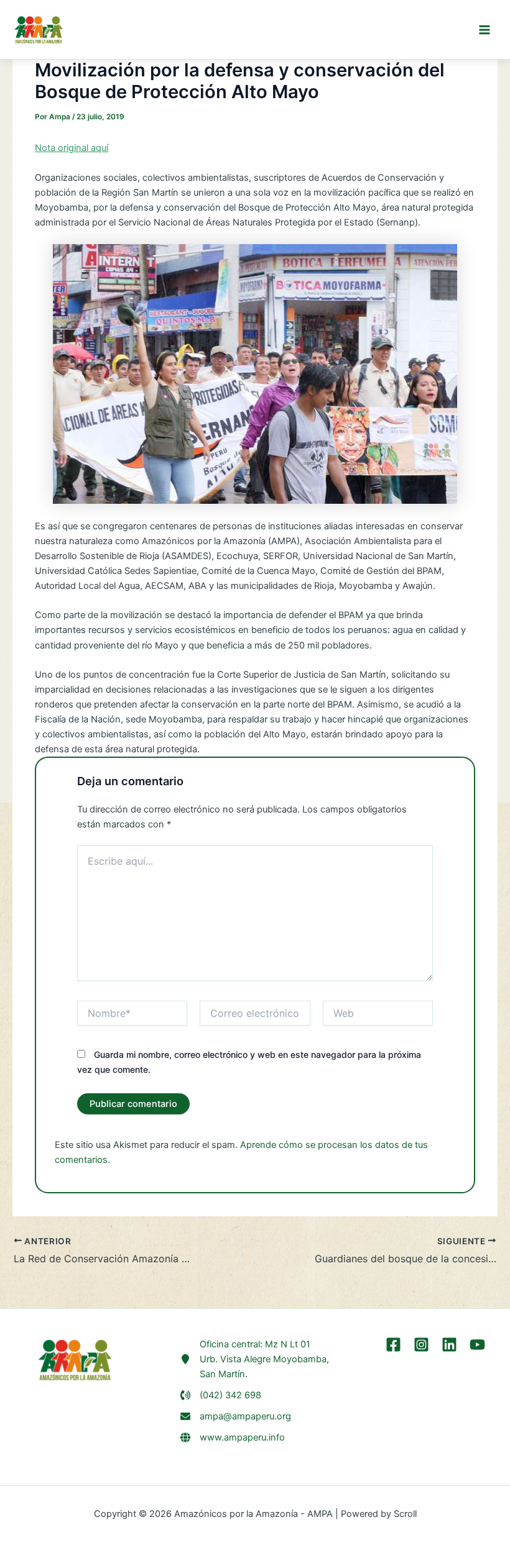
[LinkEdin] (449, 1344)
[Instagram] (421, 1344)
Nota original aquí (71, 147)
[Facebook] (393, 1344)
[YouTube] (477, 1344)
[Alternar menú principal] (484, 30)
